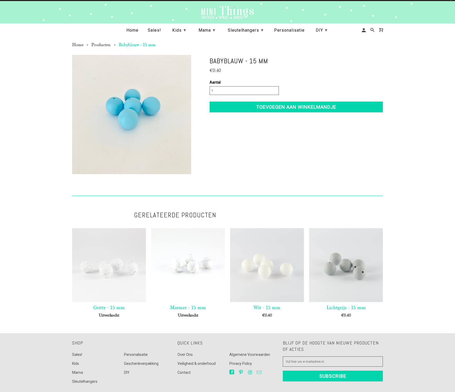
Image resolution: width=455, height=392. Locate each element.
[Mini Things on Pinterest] (241, 372)
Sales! (77, 354)
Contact (184, 372)
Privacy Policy (240, 363)
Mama (77, 372)
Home (132, 30)
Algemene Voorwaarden (249, 354)
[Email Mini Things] (260, 372)
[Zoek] (373, 30)
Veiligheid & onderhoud (196, 363)
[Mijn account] (364, 30)
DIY (127, 372)
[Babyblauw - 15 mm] (131, 114)
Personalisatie (136, 354)
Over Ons (185, 354)
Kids (75, 363)
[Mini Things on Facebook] (232, 372)
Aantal (215, 82)
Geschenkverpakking (141, 363)
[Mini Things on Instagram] (250, 372)
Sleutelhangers (84, 381)
